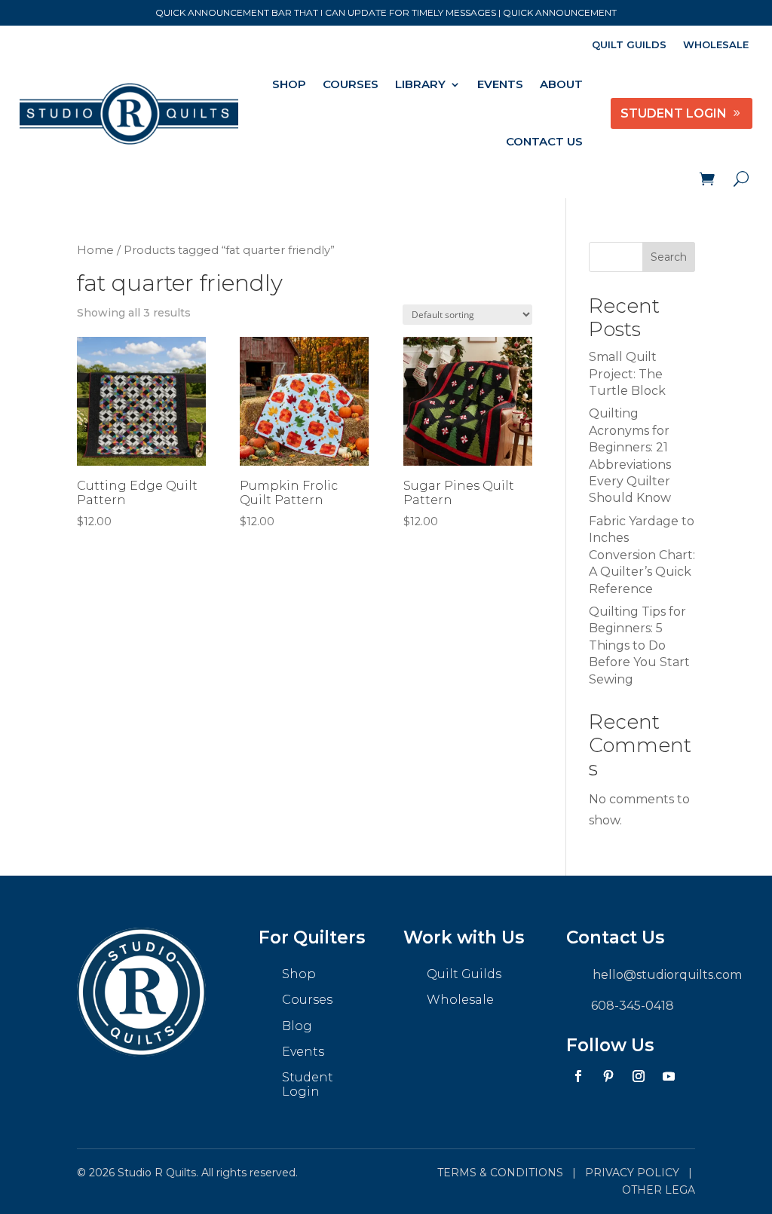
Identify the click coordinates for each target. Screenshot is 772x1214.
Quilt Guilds (629, 44)
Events (500, 84)
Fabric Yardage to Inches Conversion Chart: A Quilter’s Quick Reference (642, 555)
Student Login (307, 1084)
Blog (297, 1026)
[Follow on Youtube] (669, 1076)
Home (95, 250)
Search (669, 257)
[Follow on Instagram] (638, 1076)
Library (420, 84)
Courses (350, 84)
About (561, 84)
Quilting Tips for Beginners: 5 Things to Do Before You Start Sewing (639, 645)
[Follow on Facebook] (578, 1076)
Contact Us (544, 141)
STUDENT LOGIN (673, 113)
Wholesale (716, 44)
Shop (289, 84)
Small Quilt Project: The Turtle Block (627, 374)
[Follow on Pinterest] (608, 1076)
